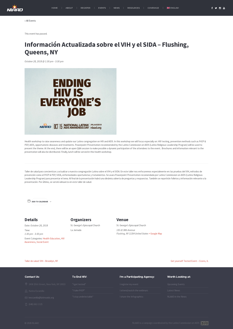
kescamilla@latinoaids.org (41, 297)
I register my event (129, 284)
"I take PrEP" (78, 290)
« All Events (30, 20)
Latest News (173, 290)
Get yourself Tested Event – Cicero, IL (189, 260)
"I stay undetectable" (82, 296)
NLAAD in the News (177, 296)
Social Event (43, 241)
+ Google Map (155, 233)
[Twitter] (216, 8)
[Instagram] (220, 8)
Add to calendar (40, 201)
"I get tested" (79, 284)
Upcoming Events (176, 284)
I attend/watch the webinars (134, 290)
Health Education (51, 238)
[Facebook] (212, 8)
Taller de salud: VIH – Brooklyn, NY (41, 260)
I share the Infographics (131, 296)
